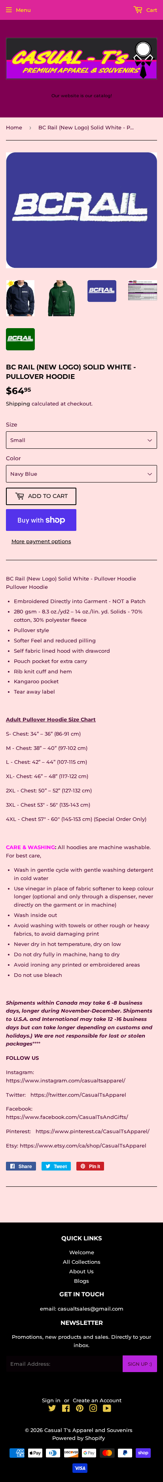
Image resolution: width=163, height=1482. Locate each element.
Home (14, 127)
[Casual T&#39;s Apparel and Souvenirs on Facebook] (66, 1409)
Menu (23, 10)
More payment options (41, 541)
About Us (81, 1271)
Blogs (81, 1281)
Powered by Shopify (78, 1438)
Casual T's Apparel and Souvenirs (88, 1430)
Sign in (51, 1400)
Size (11, 424)
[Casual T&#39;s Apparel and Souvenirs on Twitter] (52, 1409)
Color (13, 458)
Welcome (81, 1252)
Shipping (18, 403)
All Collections (81, 1262)
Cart (151, 10)
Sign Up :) (140, 1364)
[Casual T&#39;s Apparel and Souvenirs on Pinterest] (80, 1409)
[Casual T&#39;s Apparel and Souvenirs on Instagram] (93, 1409)
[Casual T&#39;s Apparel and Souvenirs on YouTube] (107, 1409)
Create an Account (97, 1400)
